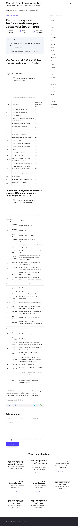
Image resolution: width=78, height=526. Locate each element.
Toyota (53, 101)
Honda (53, 54)
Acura (52, 20)
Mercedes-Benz (55, 71)
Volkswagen (54, 104)
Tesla (52, 97)
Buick (52, 30)
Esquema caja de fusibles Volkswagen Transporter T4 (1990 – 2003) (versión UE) (39, 463)
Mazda (53, 67)
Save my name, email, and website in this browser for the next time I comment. (24, 439)
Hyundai (53, 57)
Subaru (53, 94)
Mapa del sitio (33, 10)
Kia (52, 61)
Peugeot (53, 77)
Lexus (52, 64)
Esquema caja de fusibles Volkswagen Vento (39, 482)
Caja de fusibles (18, 47)
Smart (53, 91)
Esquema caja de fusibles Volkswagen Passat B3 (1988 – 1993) (39, 501)
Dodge (53, 44)
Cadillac (53, 34)
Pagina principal (11, 10)
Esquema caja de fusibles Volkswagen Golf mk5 (62, 462)
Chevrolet (54, 37)
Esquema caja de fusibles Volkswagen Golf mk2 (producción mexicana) (15, 462)
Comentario (23, 10)
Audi (52, 24)
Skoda (53, 87)
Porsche (53, 84)
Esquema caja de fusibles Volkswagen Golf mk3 (15, 482)
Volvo (52, 108)
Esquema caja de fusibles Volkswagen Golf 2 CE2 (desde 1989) (15, 501)
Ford (52, 47)
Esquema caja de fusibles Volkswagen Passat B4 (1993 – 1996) (62, 482)
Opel (52, 74)
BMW (52, 27)
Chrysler (53, 40)
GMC (52, 51)
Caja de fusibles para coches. (24, 3)
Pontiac (53, 81)
